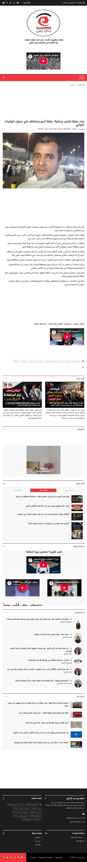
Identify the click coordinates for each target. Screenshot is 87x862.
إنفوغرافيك (79, 841)
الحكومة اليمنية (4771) (20, 812)
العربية (26, 2)
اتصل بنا (37, 844)
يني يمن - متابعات (76, 400)
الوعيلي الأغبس (66, 663)
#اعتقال (16, 361)
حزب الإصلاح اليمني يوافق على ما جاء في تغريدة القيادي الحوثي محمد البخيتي (40, 732)
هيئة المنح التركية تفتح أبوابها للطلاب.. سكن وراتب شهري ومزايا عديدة (43, 712)
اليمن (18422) (36, 808)
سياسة (72, 85)
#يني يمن (32, 361)
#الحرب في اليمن (65, 361)
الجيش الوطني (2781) (20, 816)
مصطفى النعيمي (66, 622)
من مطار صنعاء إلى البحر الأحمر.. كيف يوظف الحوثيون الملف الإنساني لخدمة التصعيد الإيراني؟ (41, 650)
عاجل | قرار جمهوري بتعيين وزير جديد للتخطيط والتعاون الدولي (47, 505)
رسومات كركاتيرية (77, 837)
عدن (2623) (37, 819)
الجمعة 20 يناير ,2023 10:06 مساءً (56, 129)
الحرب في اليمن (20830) (15, 805)
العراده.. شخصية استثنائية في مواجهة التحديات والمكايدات (48, 660)
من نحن (37, 841)
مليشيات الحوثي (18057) (21, 808)
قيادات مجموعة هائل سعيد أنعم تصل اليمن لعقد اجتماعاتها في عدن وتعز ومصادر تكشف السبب (66, 404)
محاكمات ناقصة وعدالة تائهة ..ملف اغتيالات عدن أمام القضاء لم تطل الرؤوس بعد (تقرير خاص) (38, 704)
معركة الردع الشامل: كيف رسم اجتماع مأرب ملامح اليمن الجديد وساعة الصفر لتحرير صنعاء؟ (38, 619)
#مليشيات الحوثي (51, 361)
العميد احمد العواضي (64, 683)
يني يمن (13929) (35, 812)
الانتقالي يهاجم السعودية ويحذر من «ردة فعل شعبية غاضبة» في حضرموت (43, 514)
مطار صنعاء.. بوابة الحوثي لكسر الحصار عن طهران (51, 634)
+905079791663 (76, 822)
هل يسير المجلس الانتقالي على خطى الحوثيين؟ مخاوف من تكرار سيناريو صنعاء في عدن (38, 669)
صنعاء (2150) (26, 819)
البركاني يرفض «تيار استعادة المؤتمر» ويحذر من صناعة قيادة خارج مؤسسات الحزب (24, 404)
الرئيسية (79, 85)
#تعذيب (24, 361)
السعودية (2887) (36, 816)
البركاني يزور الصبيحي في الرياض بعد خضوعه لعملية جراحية (48, 523)
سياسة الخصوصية (46, 857)
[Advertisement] (43, 102)
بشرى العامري (67, 637)
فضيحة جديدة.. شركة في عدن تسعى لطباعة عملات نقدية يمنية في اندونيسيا (41, 742)
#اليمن (41, 361)
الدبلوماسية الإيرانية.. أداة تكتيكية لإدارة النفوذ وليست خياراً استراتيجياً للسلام (42, 680)
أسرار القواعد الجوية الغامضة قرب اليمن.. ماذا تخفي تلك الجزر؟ (47, 722)
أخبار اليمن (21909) (32, 805)
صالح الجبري (68, 654)
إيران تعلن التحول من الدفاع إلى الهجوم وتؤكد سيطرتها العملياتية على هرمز (42, 496)
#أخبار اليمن (76, 361)
